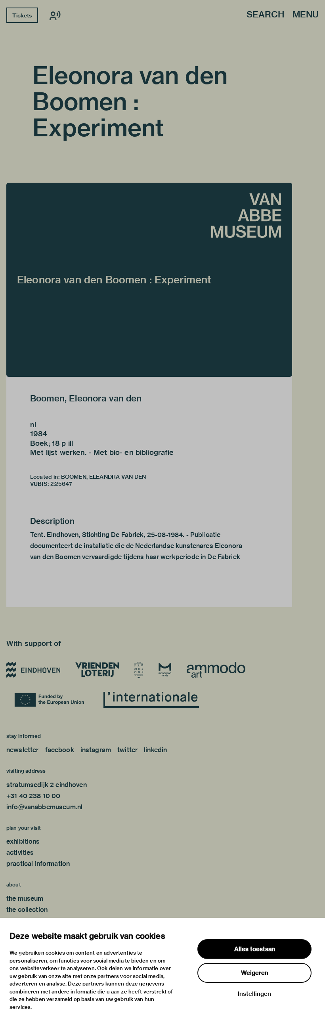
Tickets (22, 15)
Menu (305, 15)
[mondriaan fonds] (164, 670)
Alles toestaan (254, 949)
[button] (149, 280)
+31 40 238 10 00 (33, 796)
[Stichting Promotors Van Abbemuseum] (138, 670)
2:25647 (61, 483)
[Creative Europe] (51, 700)
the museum (25, 898)
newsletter (22, 750)
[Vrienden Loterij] (97, 670)
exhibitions (23, 841)
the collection (27, 909)
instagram (95, 750)
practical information (38, 864)
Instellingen (254, 994)
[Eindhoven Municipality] (33, 670)
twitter (127, 750)
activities (20, 852)
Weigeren (254, 973)
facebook (59, 750)
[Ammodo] (216, 670)
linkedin (155, 750)
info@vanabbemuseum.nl (44, 807)
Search (265, 15)
